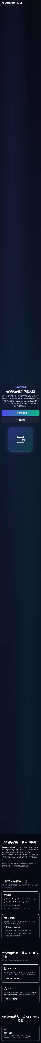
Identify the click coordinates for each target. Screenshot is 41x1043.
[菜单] (37, 3)
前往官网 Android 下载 (13, 978)
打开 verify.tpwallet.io (13, 927)
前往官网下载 (22, 413)
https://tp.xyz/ (16, 905)
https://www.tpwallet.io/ (22, 902)
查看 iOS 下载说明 (11, 999)
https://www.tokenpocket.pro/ (27, 899)
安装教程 (22, 420)
